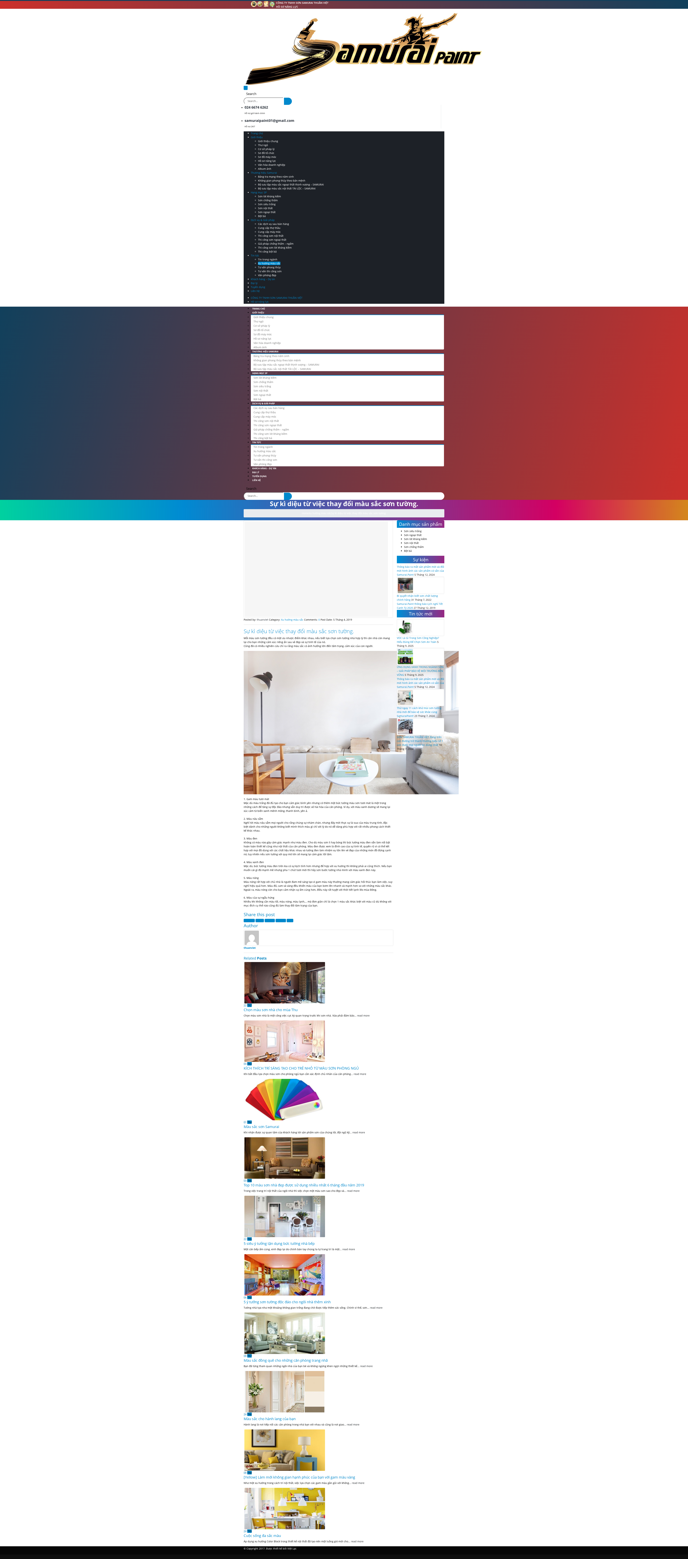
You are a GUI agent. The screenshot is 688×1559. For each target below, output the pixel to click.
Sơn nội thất (265, 208)
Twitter (259, 920)
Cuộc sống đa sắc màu (262, 1535)
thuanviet (250, 947)
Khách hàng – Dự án (263, 279)
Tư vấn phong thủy (269, 267)
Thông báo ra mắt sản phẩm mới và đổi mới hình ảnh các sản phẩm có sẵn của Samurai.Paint (420, 570)
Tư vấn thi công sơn (270, 271)
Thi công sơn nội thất (270, 235)
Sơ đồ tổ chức (266, 153)
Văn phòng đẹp (267, 275)
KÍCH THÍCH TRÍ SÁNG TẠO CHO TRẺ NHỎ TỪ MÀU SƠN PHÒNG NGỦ (301, 1068)
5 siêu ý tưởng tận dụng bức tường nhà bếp (279, 1243)
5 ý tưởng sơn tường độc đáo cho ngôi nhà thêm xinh (287, 1301)
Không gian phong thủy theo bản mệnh (281, 180)
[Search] (288, 101)
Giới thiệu (257, 137)
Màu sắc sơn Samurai (261, 1126)
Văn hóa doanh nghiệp (271, 164)
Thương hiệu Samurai (264, 172)
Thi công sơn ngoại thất (272, 239)
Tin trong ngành (267, 259)
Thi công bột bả (267, 251)
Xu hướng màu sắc (269, 263)
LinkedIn (270, 920)
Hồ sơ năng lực (287, 6)
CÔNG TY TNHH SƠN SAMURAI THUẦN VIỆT (302, 2)
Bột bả (262, 216)
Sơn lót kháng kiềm (269, 196)
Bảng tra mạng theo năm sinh (276, 176)
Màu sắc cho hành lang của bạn (270, 1418)
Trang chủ (257, 133)
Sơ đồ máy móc (267, 157)
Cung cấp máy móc (269, 232)
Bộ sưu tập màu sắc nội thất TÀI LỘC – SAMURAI (287, 188)
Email (290, 920)
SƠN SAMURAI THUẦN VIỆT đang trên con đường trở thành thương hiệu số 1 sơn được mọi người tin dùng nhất (420, 741)
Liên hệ (255, 291)
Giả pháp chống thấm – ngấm (275, 243)
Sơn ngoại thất (267, 212)
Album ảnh (264, 168)
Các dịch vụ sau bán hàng (273, 224)
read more (363, 1015)
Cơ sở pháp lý (266, 149)
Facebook (249, 920)
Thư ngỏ (263, 145)
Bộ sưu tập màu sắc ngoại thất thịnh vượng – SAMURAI (291, 184)
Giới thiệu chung (268, 141)
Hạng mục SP (259, 192)
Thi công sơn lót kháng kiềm (275, 247)
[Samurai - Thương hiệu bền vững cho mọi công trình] (363, 48)
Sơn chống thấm (268, 200)
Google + (281, 920)
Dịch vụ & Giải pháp (263, 220)
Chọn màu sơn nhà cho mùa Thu (271, 1009)
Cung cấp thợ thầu (269, 228)
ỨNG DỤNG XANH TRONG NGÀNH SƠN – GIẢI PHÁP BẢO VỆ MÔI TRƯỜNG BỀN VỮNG (420, 671)
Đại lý (254, 283)
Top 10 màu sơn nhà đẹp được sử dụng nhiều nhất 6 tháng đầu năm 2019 (304, 1185)
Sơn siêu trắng (267, 204)
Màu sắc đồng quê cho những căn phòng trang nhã (286, 1360)
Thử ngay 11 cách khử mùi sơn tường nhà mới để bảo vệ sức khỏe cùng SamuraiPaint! (419, 712)
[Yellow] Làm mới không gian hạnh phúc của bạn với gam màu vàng (299, 1477)
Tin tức (255, 255)
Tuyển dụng (258, 287)
